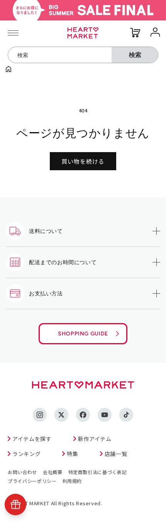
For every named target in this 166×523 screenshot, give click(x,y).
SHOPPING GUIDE (83, 333)
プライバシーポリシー (32, 481)
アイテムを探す (32, 439)
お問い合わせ (22, 472)
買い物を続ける (83, 161)
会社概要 (53, 472)
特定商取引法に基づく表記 (97, 472)
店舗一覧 (116, 454)
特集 (72, 454)
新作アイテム (95, 439)
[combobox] (60, 55)
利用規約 (72, 481)
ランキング (26, 454)
